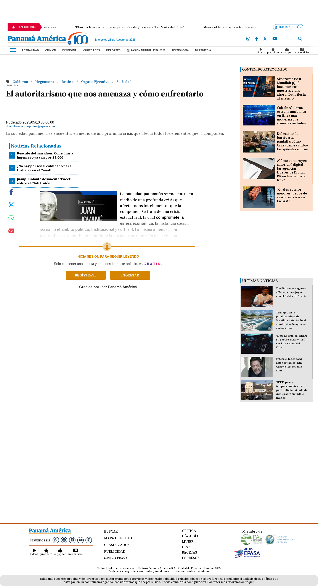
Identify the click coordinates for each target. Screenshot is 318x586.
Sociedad (124, 81)
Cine (186, 546)
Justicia (68, 81)
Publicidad (114, 551)
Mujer (187, 541)
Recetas (189, 552)
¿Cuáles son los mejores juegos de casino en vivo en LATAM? (292, 195)
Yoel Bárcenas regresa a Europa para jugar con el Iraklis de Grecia (291, 292)
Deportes (113, 50)
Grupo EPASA (116, 558)
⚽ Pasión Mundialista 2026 (146, 50)
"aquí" (249, 582)
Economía (69, 50)
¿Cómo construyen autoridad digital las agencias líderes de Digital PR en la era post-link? (292, 170)
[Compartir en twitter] (11, 204)
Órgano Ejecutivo (95, 81)
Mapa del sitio (118, 538)
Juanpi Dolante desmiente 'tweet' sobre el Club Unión (44, 181)
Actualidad (30, 50)
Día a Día (190, 536)
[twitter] (265, 39)
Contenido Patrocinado (264, 69)
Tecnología (180, 50)
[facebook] (256, 39)
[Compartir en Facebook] (11, 191)
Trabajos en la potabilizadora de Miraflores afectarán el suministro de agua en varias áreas (291, 320)
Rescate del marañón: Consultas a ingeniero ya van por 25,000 (45, 155)
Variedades (91, 50)
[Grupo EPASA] (247, 556)
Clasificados (117, 544)
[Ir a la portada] (37, 39)
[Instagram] (248, 39)
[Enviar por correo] (11, 231)
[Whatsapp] (55, 540)
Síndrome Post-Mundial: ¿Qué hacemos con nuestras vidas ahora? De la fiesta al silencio (291, 89)
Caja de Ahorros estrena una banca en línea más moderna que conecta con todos (291, 115)
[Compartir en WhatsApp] (11, 218)
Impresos (190, 557)
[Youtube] (274, 39)
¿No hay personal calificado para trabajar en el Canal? (44, 168)
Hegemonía (45, 81)
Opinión (50, 50)
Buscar (111, 531)
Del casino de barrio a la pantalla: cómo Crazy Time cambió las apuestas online (292, 141)
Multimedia (203, 50)
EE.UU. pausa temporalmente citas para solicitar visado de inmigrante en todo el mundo (291, 390)
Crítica (189, 530)
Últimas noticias (260, 280)
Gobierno (21, 81)
